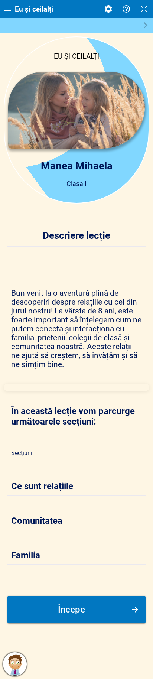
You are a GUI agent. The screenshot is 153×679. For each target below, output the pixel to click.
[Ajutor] (126, 9)
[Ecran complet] (144, 9)
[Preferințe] (108, 9)
